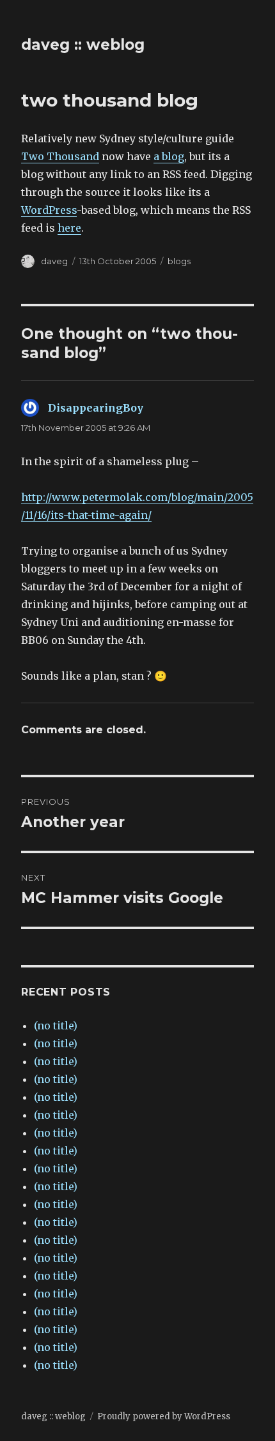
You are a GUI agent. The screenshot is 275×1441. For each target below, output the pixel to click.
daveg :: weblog (83, 45)
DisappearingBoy (95, 407)
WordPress (49, 210)
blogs (179, 261)
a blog (168, 156)
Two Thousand (60, 156)
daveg (54, 261)
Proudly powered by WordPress (163, 1416)
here (69, 227)
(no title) (55, 1025)
